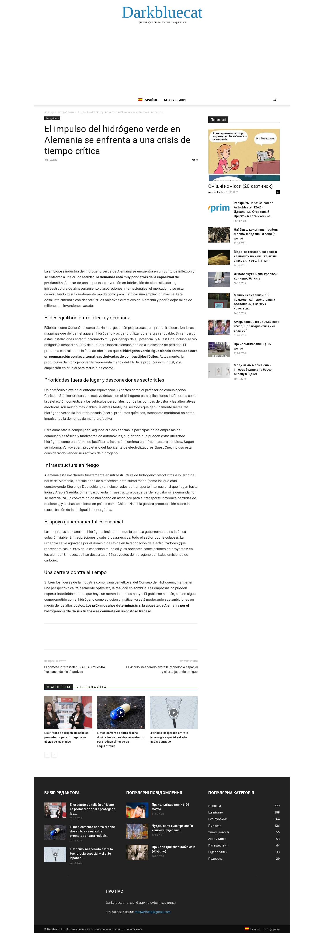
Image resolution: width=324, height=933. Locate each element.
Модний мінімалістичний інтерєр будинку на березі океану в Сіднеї (253, 369)
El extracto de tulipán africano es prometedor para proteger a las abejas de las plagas (66, 737)
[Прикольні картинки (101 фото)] (137, 810)
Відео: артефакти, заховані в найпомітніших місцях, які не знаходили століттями (255, 256)
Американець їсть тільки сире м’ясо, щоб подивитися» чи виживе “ (256, 326)
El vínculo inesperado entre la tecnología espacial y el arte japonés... (91, 853)
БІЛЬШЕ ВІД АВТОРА (91, 687)
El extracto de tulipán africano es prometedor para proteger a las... (92, 809)
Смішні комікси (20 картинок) (240, 186)
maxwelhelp (215, 192)
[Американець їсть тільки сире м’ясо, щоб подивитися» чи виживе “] (219, 327)
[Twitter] (58, 169)
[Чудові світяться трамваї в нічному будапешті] (137, 831)
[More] (89, 169)
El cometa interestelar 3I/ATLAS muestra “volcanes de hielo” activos (74, 669)
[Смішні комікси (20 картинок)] (244, 155)
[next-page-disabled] (54, 755)
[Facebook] (48, 169)
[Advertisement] (162, 61)
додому (49, 112)
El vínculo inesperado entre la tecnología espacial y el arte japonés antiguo (162, 669)
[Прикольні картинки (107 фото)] (219, 349)
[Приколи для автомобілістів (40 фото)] (137, 852)
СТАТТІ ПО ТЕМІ (59, 687)
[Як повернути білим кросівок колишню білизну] (219, 279)
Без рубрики (175, 100)
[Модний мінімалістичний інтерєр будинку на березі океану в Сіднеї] (219, 370)
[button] (274, 100)
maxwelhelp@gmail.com (153, 912)
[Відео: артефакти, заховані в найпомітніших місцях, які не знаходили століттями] (219, 257)
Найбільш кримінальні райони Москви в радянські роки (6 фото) (256, 234)
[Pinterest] (69, 169)
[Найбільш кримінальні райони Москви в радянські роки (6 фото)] (219, 235)
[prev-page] (47, 755)
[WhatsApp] (79, 169)
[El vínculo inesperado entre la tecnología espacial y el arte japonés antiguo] (174, 712)
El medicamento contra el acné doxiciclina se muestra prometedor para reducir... (92, 831)
